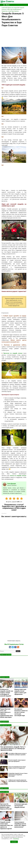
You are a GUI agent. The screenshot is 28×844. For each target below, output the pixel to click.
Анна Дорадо (11, 483)
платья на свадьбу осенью (18, 475)
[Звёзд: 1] (6, 498)
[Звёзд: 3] (14, 498)
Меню (7, 5)
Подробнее (16, 838)
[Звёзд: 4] (18, 498)
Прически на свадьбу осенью (12, 353)
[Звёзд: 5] (21, 498)
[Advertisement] (13, 37)
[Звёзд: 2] (10, 498)
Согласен (14, 841)
